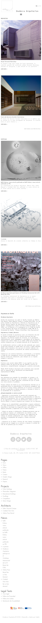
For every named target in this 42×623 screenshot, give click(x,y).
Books (4, 472)
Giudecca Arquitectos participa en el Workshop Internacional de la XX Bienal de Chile (6, 558)
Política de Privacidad (9, 596)
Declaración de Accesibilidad (11, 601)
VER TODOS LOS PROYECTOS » (32, 129)
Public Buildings (7, 489)
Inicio (4, 463)
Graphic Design (7, 477)
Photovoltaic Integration (9, 491)
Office (4, 467)
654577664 (36, 453)
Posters (4, 470)
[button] (21, 14)
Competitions (6, 498)
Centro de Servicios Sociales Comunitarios (12, 117)
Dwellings (5, 496)
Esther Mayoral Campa (9, 508)
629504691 (21, 450)
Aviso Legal (6, 594)
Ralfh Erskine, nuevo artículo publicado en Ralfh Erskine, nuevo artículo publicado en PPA (5, 532)
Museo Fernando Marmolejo (8, 61)
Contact (5, 474)
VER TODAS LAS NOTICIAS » (33, 306)
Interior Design (7, 501)
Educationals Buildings (9, 494)
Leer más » (4, 69)
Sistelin (37, 617)
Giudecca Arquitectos (27, 11)
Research (5, 479)
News (4, 465)
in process (3, 239)
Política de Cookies (8, 598)
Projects (5, 481)
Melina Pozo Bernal (8, 513)
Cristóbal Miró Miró (8, 511)
